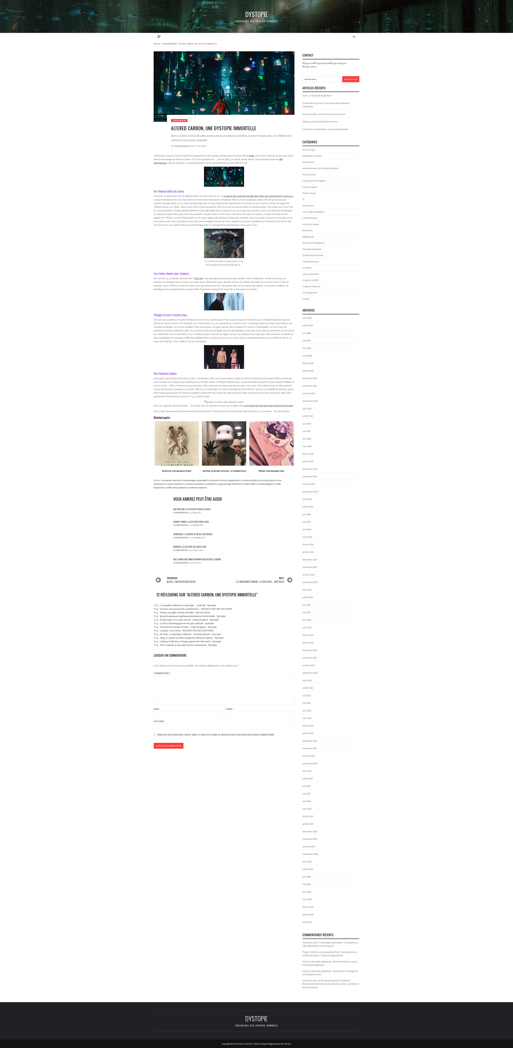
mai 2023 (306, 612)
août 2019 (307, 922)
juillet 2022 (307, 687)
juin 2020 (306, 876)
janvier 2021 (308, 823)
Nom (157, 709)
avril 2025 (306, 438)
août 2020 (307, 861)
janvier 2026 (308, 370)
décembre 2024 (309, 469)
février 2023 (308, 635)
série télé (249, 483)
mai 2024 (306, 521)
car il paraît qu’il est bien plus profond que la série (268, 405)
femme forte (218, 480)
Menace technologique (313, 242)
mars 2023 (307, 627)
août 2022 (307, 680)
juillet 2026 (307, 325)
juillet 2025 (307, 416)
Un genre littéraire (311, 286)
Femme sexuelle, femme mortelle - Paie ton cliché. (185, 612)
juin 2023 (306, 604)
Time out (198, 278)
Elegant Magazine (269, 1043)
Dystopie (256, 14)
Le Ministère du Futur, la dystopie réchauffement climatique (326, 105)
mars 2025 (307, 446)
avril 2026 (306, 348)
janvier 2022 (308, 733)
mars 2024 (307, 536)
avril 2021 (306, 801)
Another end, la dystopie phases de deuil (192, 509)
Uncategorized (309, 292)
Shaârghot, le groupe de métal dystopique (192, 534)
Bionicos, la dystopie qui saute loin (189, 546)
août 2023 (307, 589)
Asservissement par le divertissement (320, 168)
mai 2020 (306, 884)
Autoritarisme (309, 174)
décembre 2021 (309, 740)
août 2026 (307, 317)
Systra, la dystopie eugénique (316, 95)
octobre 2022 (308, 665)
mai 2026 (306, 340)
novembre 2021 (309, 748)
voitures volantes (198, 487)
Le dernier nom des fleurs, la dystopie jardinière (325, 129)
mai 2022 (306, 703)
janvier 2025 (308, 461)
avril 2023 (306, 620)
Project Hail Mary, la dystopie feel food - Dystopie (326, 952)
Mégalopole (308, 236)
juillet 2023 (307, 597)
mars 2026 (307, 355)
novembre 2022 (309, 657)
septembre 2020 (310, 854)
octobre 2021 (308, 755)
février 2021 (308, 816)
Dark (251, 155)
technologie (265, 483)
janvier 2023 (308, 642)
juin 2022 (306, 695)
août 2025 (307, 408)
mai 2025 (306, 431)
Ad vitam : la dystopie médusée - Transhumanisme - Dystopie (190, 634)
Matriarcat (307, 230)
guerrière (234, 480)
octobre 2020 (308, 846)
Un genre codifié (310, 280)
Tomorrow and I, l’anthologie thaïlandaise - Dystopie (327, 942)
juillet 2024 (307, 506)
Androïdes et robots (312, 155)
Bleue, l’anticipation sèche (181, 579)
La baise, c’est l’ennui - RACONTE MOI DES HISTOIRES (187, 630)
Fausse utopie (309, 193)
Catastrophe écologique (314, 180)
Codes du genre (309, 187)
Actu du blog (308, 149)
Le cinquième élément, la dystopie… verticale (260, 579)
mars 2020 (307, 899)
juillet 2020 (307, 869)
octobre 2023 (308, 574)
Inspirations (308, 205)
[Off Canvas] (159, 36)
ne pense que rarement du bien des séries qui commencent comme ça (258, 196)
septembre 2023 (310, 582)
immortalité (250, 480)
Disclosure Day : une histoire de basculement (323, 114)
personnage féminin (230, 483)
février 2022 (308, 725)
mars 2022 (307, 718)
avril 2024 (306, 529)
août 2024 (307, 499)
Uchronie (306, 267)
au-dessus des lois (171, 480)
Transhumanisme (179, 120)
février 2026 (308, 363)
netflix (211, 483)
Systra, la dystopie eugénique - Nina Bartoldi (324, 961)
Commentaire (162, 673)
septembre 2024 (310, 491)
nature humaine (195, 483)
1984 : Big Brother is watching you (318, 945)
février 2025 (308, 453)
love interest (175, 483)
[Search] (354, 36)
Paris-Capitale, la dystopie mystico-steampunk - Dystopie (188, 644)
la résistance (268, 480)
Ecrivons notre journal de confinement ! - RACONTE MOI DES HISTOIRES (196, 608)
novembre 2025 (309, 385)
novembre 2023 (309, 567)
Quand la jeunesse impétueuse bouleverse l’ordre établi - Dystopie (192, 616)
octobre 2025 (308, 393)
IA (303, 199)
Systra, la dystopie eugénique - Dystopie (322, 971)
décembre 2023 (309, 559)
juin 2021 (306, 786)
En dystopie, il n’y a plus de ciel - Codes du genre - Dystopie (189, 619)
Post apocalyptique (311, 249)
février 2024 (308, 544)
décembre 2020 (309, 831)
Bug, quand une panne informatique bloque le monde (197, 559)
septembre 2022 (310, 672)
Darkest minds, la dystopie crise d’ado (191, 521)
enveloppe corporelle (195, 480)
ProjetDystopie (181, 146)
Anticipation (308, 162)
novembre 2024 (309, 476)
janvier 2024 (308, 552)
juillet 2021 (307, 778)
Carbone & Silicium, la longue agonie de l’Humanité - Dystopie (190, 641)
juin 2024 (306, 514)
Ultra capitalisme (310, 274)
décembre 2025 (309, 378)
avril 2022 (306, 710)
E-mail (229, 709)
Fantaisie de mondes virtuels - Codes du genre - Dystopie (188, 626)
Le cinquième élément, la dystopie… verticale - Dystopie (188, 605)
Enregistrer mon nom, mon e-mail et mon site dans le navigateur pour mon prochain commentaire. (216, 734)
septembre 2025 (310, 400)
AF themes (286, 1043)
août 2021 (307, 771)
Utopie (305, 298)
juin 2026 (306, 333)
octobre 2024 (308, 484)
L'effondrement (309, 218)
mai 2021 (306, 793)
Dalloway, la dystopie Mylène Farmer (320, 121)
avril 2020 (306, 891)
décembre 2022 (309, 650)
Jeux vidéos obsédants (313, 211)
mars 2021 (307, 808)
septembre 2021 (310, 763)
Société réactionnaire (312, 255)
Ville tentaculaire (176, 487)
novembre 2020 (309, 838)
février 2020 (308, 907)
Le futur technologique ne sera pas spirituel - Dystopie (187, 623)
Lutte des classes (310, 224)
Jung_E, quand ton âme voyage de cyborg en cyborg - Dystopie (192, 637)
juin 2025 (306, 423)
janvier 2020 (308, 914)
